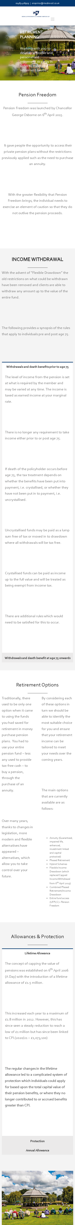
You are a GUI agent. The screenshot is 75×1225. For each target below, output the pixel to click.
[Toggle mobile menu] (53, 19)
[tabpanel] (37, 512)
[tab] (37, 366)
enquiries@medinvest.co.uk (45, 3)
